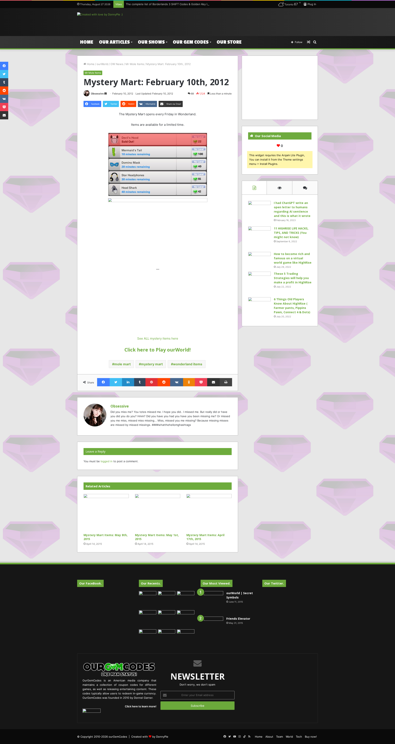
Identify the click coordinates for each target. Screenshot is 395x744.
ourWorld (102, 64)
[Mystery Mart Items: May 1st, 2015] (157, 512)
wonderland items (187, 364)
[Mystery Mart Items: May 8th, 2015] (106, 512)
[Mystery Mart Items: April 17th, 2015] (209, 512)
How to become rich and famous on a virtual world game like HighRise (292, 258)
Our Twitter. (274, 583)
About (269, 736)
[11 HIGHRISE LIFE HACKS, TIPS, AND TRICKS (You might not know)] (259, 237)
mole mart (122, 364)
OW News (116, 64)
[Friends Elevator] (212, 628)
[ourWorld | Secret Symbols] (212, 602)
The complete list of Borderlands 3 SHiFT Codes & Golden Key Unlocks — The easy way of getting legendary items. (200, 4)
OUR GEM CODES (191, 42)
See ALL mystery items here (157, 338)
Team (279, 736)
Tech (299, 736)
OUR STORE (229, 42)
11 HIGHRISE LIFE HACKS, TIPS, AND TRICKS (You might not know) (291, 232)
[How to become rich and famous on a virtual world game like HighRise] (259, 259)
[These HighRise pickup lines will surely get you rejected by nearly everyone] (147, 634)
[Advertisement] (239, 21)
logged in (107, 461)
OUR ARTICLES (114, 42)
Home (86, 42)
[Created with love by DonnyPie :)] (100, 14)
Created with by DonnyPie (149, 736)
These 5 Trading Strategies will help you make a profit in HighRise (292, 278)
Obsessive (97, 93)
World (289, 736)
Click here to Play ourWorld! (157, 349)
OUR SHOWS (151, 42)
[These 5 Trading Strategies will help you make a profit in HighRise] (259, 283)
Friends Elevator (238, 619)
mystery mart (152, 364)
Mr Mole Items (134, 64)
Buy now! (311, 736)
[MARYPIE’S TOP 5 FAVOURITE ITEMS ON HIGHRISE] (185, 638)
